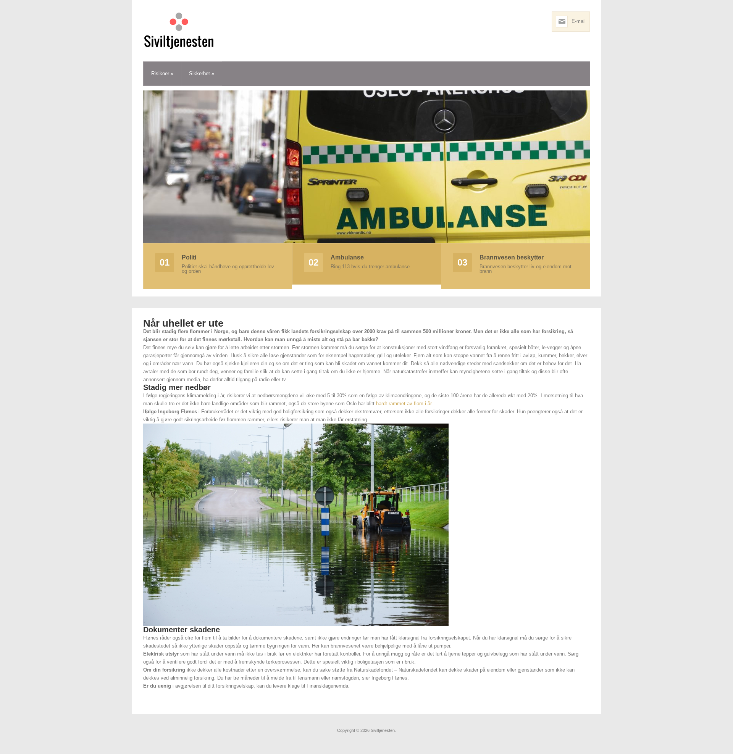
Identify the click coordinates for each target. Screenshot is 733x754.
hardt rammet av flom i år (403, 403)
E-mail (579, 21)
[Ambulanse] (366, 166)
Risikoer (162, 73)
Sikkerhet (201, 73)
